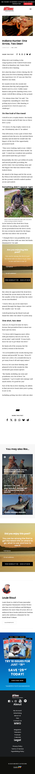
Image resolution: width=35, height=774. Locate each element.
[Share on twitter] (19, 54)
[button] (9, 701)
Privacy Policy (17, 746)
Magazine (17, 730)
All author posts (9, 622)
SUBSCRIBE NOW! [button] (17, 680)
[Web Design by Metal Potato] (17, 768)
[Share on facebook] (17, 54)
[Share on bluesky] (27, 54)
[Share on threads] (22, 54)
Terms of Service (17, 749)
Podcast (17, 735)
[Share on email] (29, 54)
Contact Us (17, 721)
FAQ (17, 718)
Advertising (18, 713)
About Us (17, 716)
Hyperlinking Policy (17, 751)
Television (17, 732)
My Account (17, 711)
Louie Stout (5, 47)
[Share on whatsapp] (24, 54)
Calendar (17, 737)
